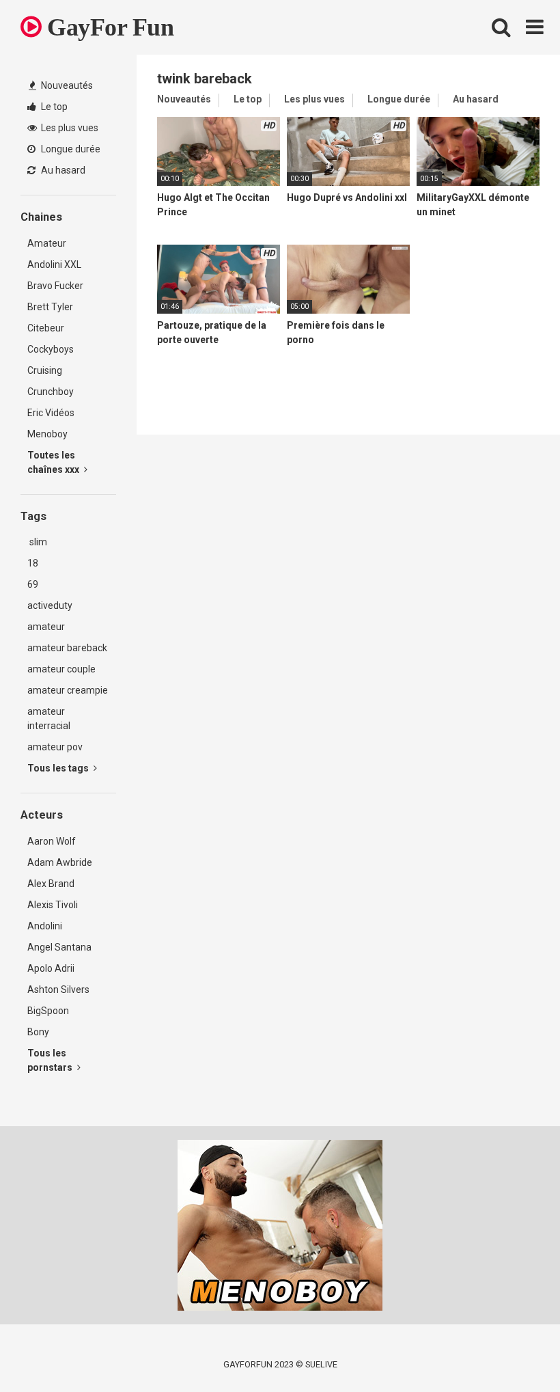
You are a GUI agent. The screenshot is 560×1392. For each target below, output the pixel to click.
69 (32, 584)
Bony (38, 1031)
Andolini (44, 925)
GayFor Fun (107, 27)
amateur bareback (67, 647)
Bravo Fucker (55, 285)
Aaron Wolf (51, 841)
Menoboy (47, 433)
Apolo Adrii (50, 968)
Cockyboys (50, 349)
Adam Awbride (59, 862)
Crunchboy (50, 391)
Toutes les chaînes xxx (54, 462)
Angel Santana (59, 947)
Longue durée (69, 149)
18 (32, 563)
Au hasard (62, 170)
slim (37, 541)
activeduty (49, 605)
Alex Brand (50, 883)
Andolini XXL (54, 264)
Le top (53, 106)
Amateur (46, 243)
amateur (46, 626)
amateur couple (61, 669)
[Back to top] (514, 1351)
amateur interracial (48, 718)
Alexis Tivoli (52, 904)
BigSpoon (48, 1010)
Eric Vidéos (50, 412)
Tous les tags (59, 768)
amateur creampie (67, 690)
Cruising (44, 370)
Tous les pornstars (50, 1060)
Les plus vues (68, 127)
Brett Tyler (50, 306)
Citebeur (45, 328)
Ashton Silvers (58, 989)
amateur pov (55, 746)
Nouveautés (66, 85)
